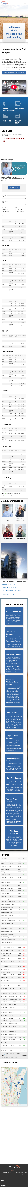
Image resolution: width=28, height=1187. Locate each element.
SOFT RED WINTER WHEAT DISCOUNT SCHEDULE (11, 591)
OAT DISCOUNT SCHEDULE (8, 594)
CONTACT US (4, 1185)
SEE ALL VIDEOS (14, 187)
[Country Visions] (4, 2)
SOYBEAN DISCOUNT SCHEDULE (10, 587)
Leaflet (11, 1105)
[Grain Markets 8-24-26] (14, 169)
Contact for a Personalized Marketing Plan (14, 72)
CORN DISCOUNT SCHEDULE (9, 585)
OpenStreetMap (18, 1105)
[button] (10, 1076)
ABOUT (3, 1180)
